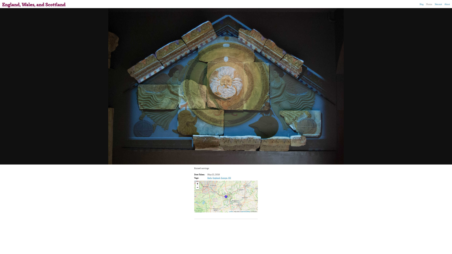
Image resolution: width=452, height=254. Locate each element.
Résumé (438, 4)
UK (229, 178)
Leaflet (231, 211)
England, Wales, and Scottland (34, 4)
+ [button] (197, 183)
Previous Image (45, 86)
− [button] (197, 187)
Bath (209, 178)
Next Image (407, 86)
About (447, 4)
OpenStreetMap (245, 211)
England (216, 178)
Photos (429, 4)
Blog (422, 4)
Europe (224, 178)
